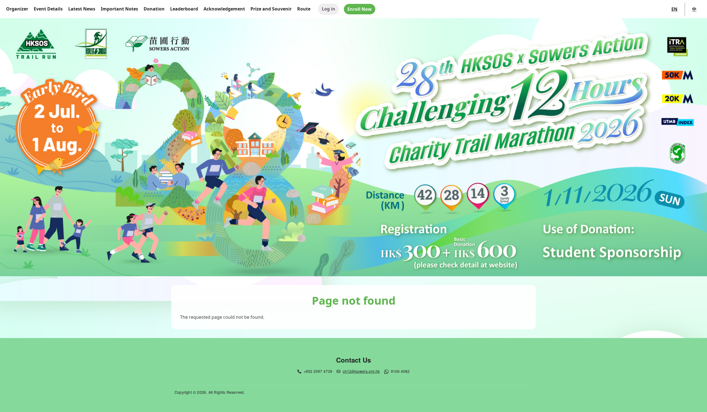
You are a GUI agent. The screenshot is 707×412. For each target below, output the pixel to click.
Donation (154, 9)
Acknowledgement (224, 9)
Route (303, 9)
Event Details (48, 9)
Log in (328, 9)
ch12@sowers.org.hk (361, 371)
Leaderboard (184, 9)
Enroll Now (359, 9)
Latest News (81, 9)
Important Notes (119, 9)
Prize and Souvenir (271, 9)
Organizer (17, 9)
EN (674, 9)
